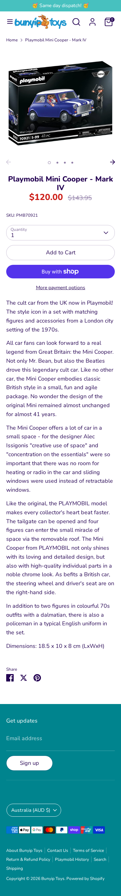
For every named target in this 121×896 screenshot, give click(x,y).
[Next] (112, 162)
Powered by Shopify (85, 878)
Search (100, 859)
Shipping (14, 868)
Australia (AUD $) (30, 810)
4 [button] (72, 163)
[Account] (92, 20)
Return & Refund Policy (28, 859)
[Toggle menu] (7, 21)
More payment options (60, 287)
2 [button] (57, 163)
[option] (60, 102)
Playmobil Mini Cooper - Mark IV (55, 40)
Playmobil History (72, 859)
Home (12, 40)
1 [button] (49, 162)
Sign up (29, 763)
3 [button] (65, 163)
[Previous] (8, 162)
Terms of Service (88, 850)
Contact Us (57, 850)
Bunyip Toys (53, 878)
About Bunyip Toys (24, 850)
